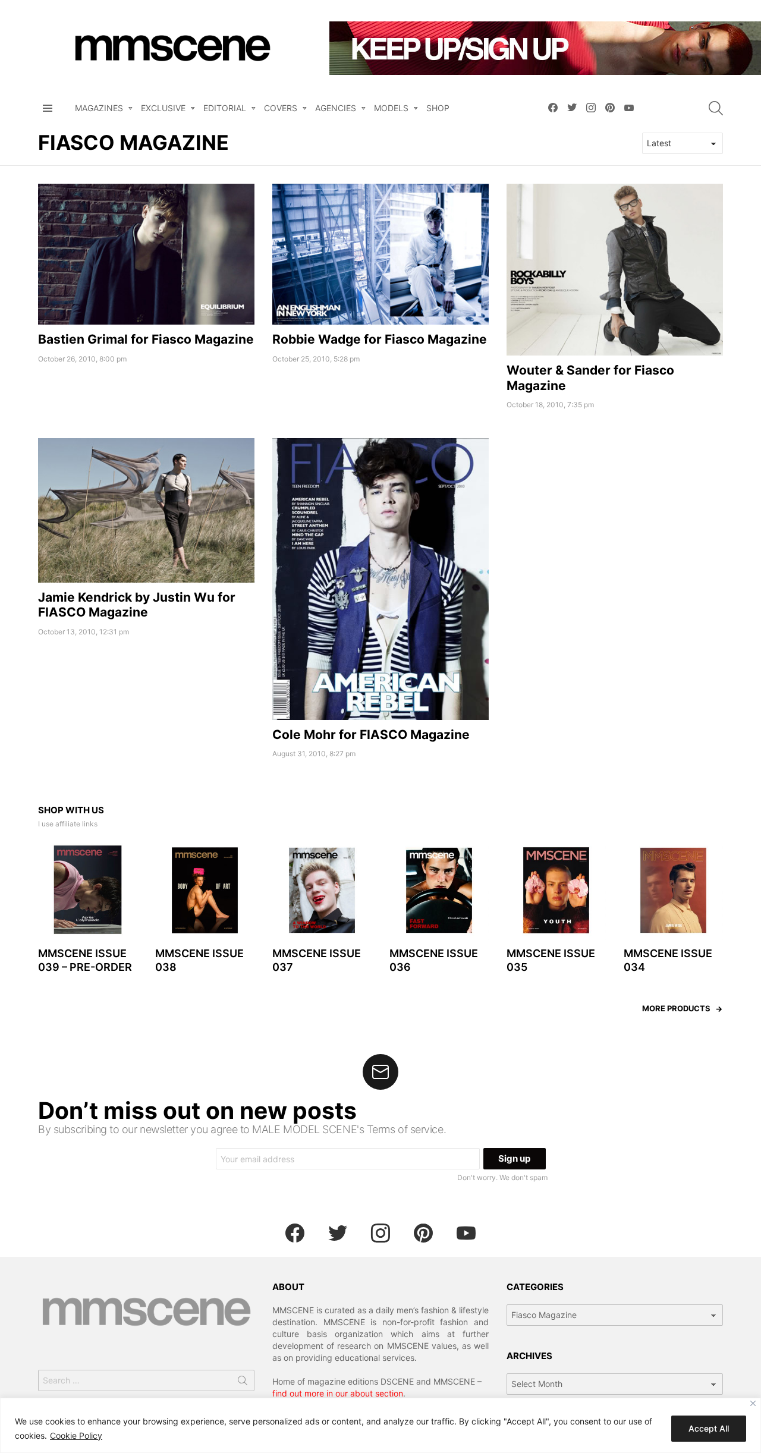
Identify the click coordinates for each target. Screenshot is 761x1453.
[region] (380, 1425)
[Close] (753, 1403)
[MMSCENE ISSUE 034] (673, 890)
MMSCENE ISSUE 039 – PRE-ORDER (85, 960)
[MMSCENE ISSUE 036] (439, 890)
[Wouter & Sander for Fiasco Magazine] (615, 270)
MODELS (391, 108)
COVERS (280, 108)
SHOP (437, 108)
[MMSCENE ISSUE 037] (322, 890)
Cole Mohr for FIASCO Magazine (371, 734)
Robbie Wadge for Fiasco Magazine (379, 339)
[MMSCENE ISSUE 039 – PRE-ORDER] (87, 890)
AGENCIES (335, 108)
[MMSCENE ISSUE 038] (204, 890)
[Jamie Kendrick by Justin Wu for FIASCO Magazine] (146, 510)
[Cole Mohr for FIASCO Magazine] (380, 579)
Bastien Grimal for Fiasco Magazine (146, 339)
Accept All (708, 1428)
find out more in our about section (337, 1393)
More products (676, 1008)
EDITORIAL (224, 108)
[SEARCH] (716, 108)
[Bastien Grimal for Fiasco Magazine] (146, 254)
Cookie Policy (76, 1435)
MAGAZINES (99, 108)
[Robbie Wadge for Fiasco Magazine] (380, 254)
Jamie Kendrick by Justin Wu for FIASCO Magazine (136, 604)
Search (242, 1383)
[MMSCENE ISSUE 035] (556, 890)
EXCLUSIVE (163, 108)
